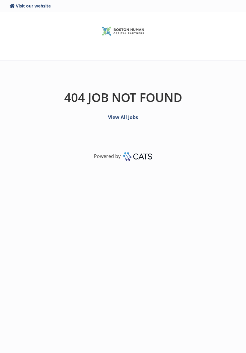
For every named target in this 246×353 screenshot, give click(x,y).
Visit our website (33, 6)
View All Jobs (123, 117)
